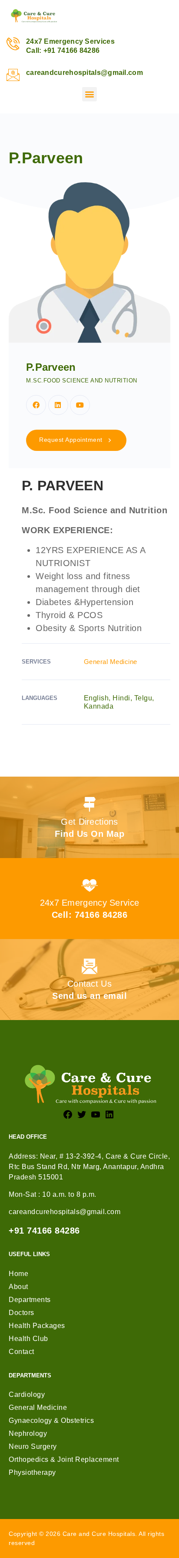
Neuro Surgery (33, 1446)
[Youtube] (80, 405)
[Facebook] (36, 405)
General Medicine (110, 661)
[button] (89, 94)
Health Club (28, 1338)
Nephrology (28, 1433)
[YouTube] (95, 1113)
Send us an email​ (89, 996)
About (18, 1286)
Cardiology (27, 1394)
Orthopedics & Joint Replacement (64, 1459)
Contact (21, 1351)
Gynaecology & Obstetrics (51, 1420)
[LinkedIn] (109, 1113)
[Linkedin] (58, 405)
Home (18, 1273)
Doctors (21, 1312)
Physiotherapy (32, 1472)
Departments (30, 1299)
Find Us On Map (89, 834)
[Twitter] (81, 1113)
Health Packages (37, 1325)
